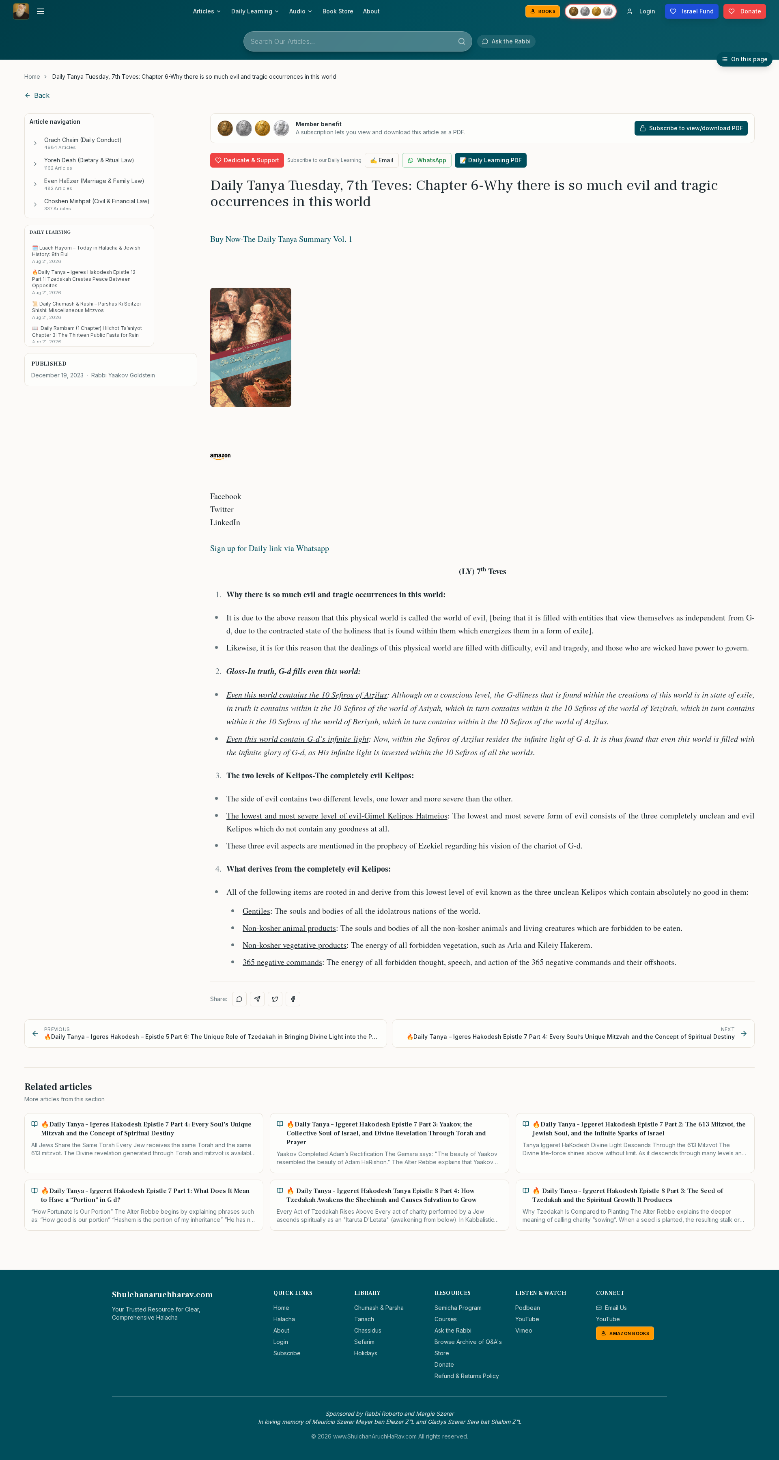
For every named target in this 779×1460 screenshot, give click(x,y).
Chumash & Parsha (379, 1307)
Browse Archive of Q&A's (468, 1341)
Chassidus (367, 1330)
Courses (446, 1319)
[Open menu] (40, 11)
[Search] (462, 41)
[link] (194, 77)
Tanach (364, 1319)
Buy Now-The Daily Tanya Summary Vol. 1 (281, 238)
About (371, 11)
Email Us (616, 1307)
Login (280, 1341)
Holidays (365, 1353)
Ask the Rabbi (453, 1330)
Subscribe (287, 1353)
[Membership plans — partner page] (591, 11)
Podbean (527, 1307)
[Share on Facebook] (293, 999)
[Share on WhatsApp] (239, 999)
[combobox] (357, 41)
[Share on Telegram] (257, 999)
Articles (203, 11)
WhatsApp (431, 160)
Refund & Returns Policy (467, 1375)
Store (442, 1353)
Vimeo (523, 1330)
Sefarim (364, 1341)
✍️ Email (382, 160)
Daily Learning (251, 11)
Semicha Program (458, 1307)
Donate (444, 1364)
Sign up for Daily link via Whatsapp (269, 548)
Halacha (284, 1319)
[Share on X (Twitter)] (275, 999)
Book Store (338, 11)
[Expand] (35, 143)
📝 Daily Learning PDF (491, 160)
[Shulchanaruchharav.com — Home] (21, 11)
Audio (297, 11)
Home (32, 76)
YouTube (527, 1319)
